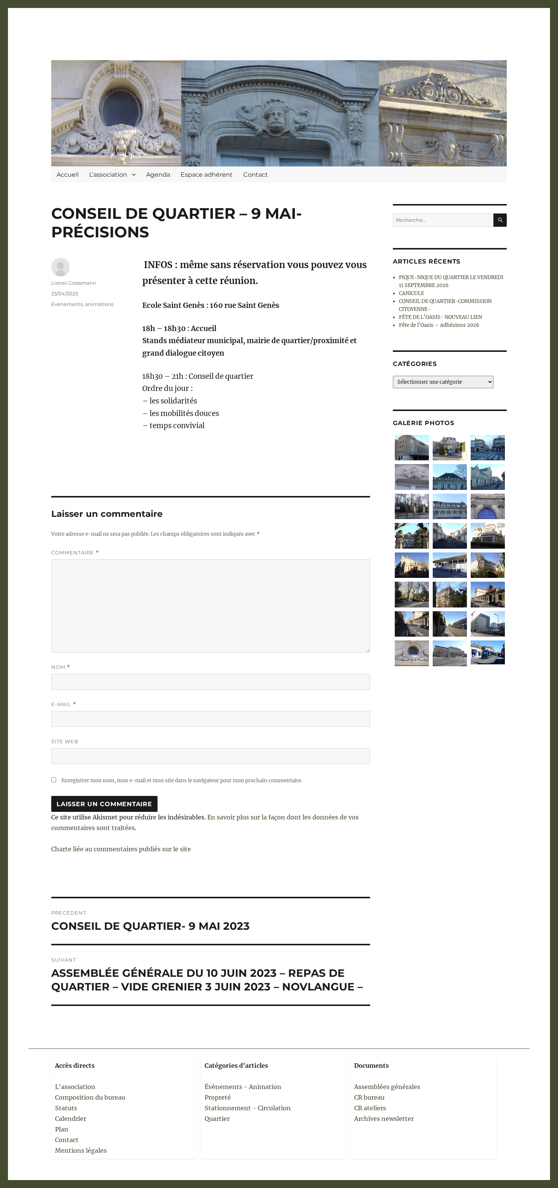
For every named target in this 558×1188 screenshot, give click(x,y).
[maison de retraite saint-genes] (488, 565)
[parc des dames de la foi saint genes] (412, 594)
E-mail (63, 704)
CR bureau (369, 1097)
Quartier (217, 1118)
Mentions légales (81, 1150)
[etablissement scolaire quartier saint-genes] (450, 565)
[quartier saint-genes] (450, 535)
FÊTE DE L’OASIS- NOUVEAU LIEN (440, 317)
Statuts (66, 1108)
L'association (75, 1087)
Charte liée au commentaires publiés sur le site (121, 849)
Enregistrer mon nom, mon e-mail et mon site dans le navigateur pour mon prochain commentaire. (181, 780)
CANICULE (411, 293)
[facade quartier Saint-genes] (450, 506)
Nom (60, 667)
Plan (61, 1129)
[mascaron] (412, 653)
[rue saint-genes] (412, 624)
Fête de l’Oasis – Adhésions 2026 (439, 325)
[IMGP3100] (450, 477)
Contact (255, 174)
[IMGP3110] (412, 447)
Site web (65, 741)
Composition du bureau (90, 1097)
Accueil (68, 174)
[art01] (488, 652)
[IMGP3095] (488, 477)
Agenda (158, 174)
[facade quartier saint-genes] (488, 535)
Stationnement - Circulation (248, 1108)
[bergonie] (450, 653)
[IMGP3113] (488, 447)
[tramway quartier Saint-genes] (450, 624)
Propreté (218, 1097)
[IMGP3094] (412, 506)
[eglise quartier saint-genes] (450, 594)
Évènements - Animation (243, 1087)
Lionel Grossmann (73, 283)
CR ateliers (370, 1108)
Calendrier (70, 1118)
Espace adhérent (207, 174)
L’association (108, 174)
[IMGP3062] (412, 535)
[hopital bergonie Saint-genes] (488, 624)
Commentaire (75, 552)
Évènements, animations (82, 304)
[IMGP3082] (450, 447)
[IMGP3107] (412, 477)
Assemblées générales (387, 1087)
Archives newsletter (384, 1118)
